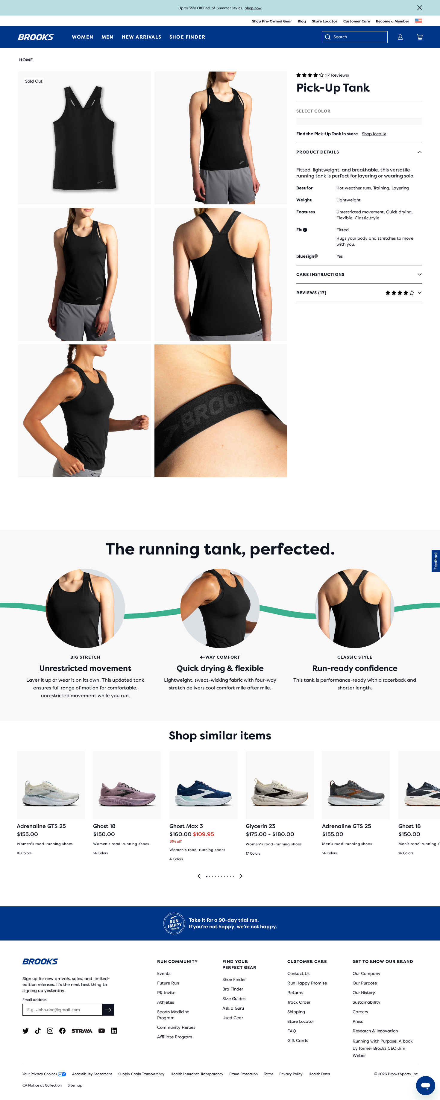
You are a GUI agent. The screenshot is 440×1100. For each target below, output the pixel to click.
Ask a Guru (233, 1008)
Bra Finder (232, 989)
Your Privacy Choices (40, 1074)
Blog (302, 21)
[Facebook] (62, 1031)
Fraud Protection (243, 1074)
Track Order (298, 1002)
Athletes (165, 1002)
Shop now (253, 8)
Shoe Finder (234, 979)
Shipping (296, 1011)
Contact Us (298, 973)
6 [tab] (221, 876)
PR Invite (166, 992)
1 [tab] (206, 877)
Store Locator (324, 21)
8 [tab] (227, 876)
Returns (295, 992)
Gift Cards (297, 1040)
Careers (360, 1011)
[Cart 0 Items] (420, 37)
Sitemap (75, 1085)
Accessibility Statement (92, 1074)
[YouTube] (101, 1031)
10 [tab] (233, 876)
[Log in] (400, 37)
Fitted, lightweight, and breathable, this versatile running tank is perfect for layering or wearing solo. (355, 173)
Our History (364, 992)
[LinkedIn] (114, 1031)
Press (358, 1021)
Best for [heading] (304, 188)
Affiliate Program (174, 1036)
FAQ (291, 1030)
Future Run (168, 983)
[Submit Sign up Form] (108, 1010)
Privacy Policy (291, 1074)
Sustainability (366, 1002)
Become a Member (392, 21)
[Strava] (82, 1031)
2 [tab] (209, 876)
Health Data (319, 1074)
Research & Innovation (375, 1030)
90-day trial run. (239, 920)
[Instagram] (50, 1031)
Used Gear (232, 1017)
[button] (84, 138)
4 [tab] (215, 876)
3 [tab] (212, 876)
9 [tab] (230, 876)
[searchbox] (357, 37)
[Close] (419, 7)
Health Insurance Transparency (197, 1074)
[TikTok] (38, 1031)
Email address (34, 1000)
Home (26, 59)
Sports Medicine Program (173, 1014)
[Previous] (199, 876)
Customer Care (356, 21)
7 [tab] (224, 876)
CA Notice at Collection (42, 1085)
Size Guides (233, 998)
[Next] (240, 876)
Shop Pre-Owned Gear (272, 21)
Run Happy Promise (307, 983)
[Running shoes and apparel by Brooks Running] (36, 37)
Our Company (366, 973)
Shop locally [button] (374, 133)
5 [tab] (218, 876)
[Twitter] (25, 1031)
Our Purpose (365, 983)
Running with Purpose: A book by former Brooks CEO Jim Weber (383, 1048)
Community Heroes (176, 1027)
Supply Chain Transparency (141, 1074)
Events (163, 973)
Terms (268, 1074)
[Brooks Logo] (71, 962)
